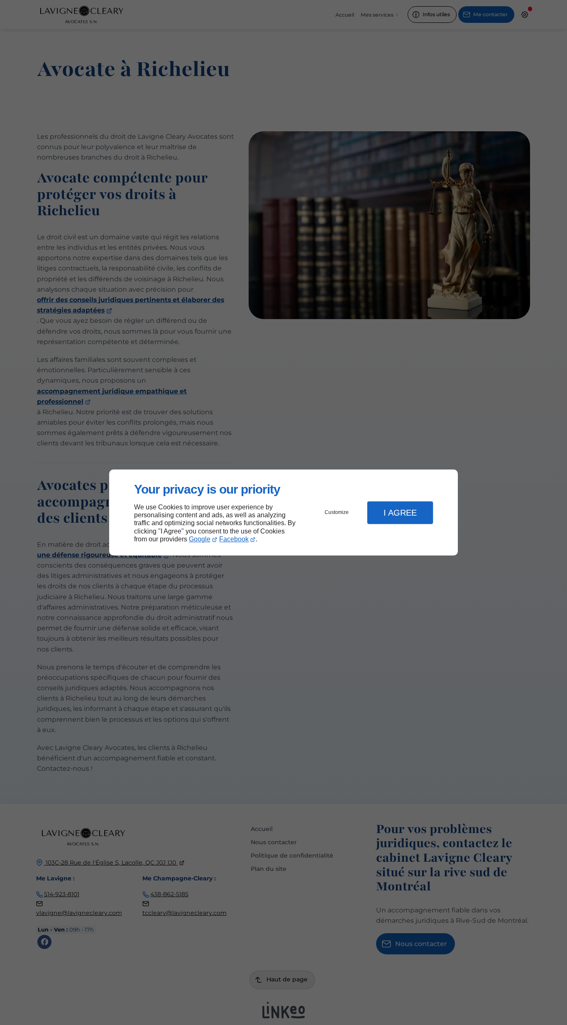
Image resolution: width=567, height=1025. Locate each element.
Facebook (234, 539)
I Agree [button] (400, 512)
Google (199, 539)
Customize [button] (337, 512)
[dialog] (283, 512)
